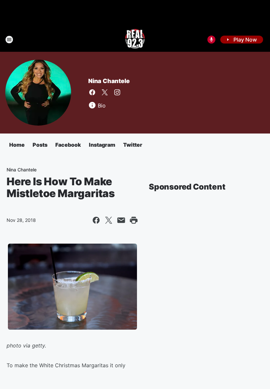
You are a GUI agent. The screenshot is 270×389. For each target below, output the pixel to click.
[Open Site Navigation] (9, 40)
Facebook (68, 144)
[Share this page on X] (108, 220)
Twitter (132, 144)
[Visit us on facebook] (92, 92)
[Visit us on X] (105, 92)
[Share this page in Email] (121, 220)
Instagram (102, 144)
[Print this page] (133, 220)
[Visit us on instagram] (117, 92)
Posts (40, 144)
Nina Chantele (108, 80)
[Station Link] (135, 39)
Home (17, 144)
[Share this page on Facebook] (96, 220)
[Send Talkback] (211, 40)
